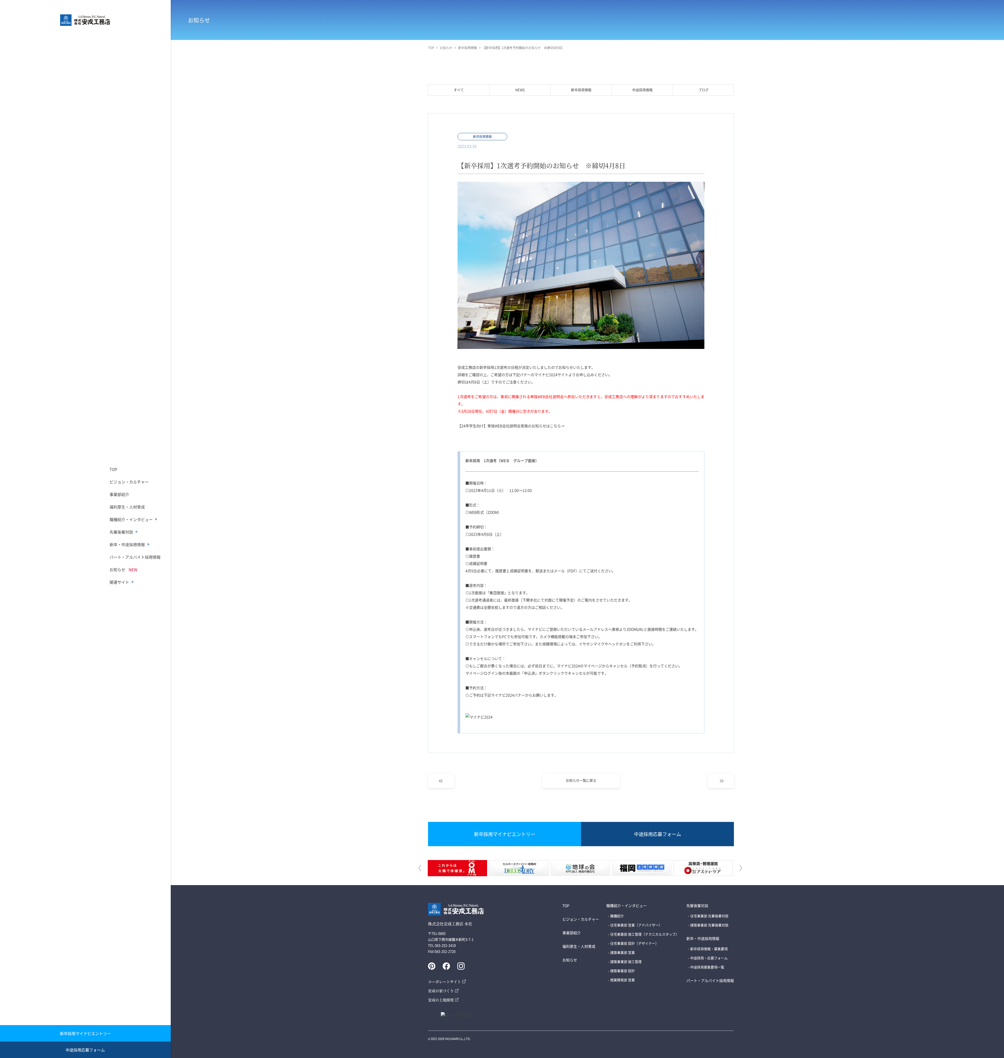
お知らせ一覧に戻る (581, 780)
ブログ (703, 89)
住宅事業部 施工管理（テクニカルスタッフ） (644, 934)
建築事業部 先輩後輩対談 (709, 924)
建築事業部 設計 (622, 970)
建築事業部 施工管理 (626, 961)
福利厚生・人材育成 (127, 507)
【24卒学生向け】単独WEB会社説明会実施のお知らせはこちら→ (511, 425)
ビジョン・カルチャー (129, 481)
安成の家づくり (441, 990)
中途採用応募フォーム (85, 1050)
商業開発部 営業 (622, 979)
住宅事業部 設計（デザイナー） (634, 943)
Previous (420, 868)
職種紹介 (617, 915)
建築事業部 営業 (622, 952)
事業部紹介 (119, 494)
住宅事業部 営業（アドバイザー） (636, 924)
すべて (459, 89)
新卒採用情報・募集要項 (709, 948)
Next (740, 868)
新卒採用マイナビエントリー (85, 1033)
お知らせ (117, 569)
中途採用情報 (642, 89)
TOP (113, 469)
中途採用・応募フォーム (709, 957)
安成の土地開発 (441, 999)
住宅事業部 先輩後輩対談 (709, 915)
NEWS (520, 89)
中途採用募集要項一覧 (707, 967)
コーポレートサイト (444, 981)
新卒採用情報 (581, 89)
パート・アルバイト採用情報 (135, 557)
